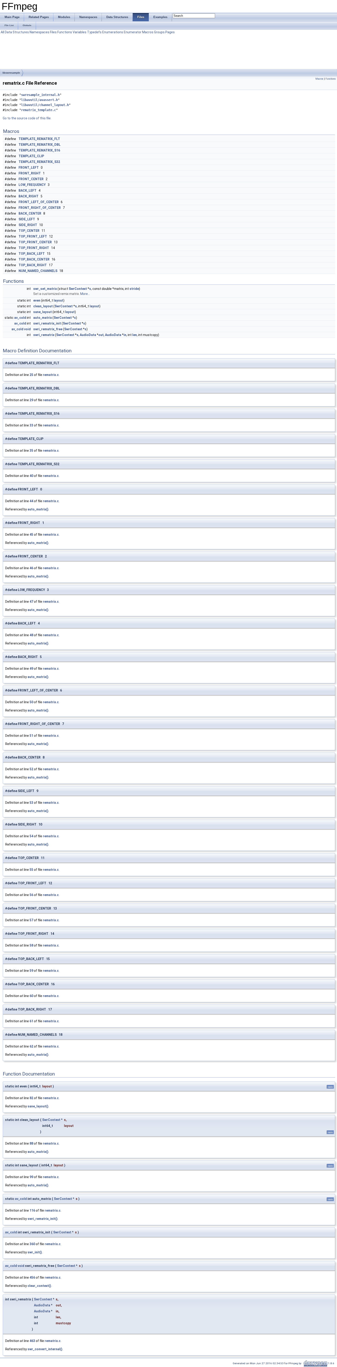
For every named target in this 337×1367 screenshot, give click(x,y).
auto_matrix (42, 317)
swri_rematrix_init (47, 323)
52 (31, 769)
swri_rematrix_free (47, 329)
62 (31, 1046)
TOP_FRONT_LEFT (33, 236)
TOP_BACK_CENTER (34, 259)
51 (31, 735)
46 (31, 568)
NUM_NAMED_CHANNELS (38, 271)
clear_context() (39, 1286)
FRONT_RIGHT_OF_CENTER (40, 208)
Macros (147, 32)
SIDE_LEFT (27, 219)
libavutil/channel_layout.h (45, 105)
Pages (170, 32)
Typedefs (94, 32)
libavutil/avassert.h (39, 100)
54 (31, 836)
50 (31, 702)
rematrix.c (51, 375)
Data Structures (17, 32)
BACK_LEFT (27, 190)
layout (58, 300)
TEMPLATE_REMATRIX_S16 (39, 150)
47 (31, 601)
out (101, 335)
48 (31, 635)
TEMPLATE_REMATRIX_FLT (39, 139)
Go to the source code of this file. (27, 118)
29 (31, 400)
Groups (159, 32)
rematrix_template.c (38, 110)
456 (32, 1277)
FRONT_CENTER (31, 179)
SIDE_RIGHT (28, 225)
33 (31, 425)
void (27, 329)
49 (31, 668)
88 (31, 1143)
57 (31, 920)
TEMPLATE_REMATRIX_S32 (39, 162)
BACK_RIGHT (29, 196)
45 (31, 534)
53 (31, 802)
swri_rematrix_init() (43, 1219)
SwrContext (78, 289)
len (134, 335)
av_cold (20, 317)
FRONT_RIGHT (30, 173)
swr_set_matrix (45, 289)
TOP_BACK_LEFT (32, 253)
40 (31, 476)
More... (85, 294)
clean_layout (43, 306)
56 (31, 895)
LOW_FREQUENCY (32, 185)
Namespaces (39, 32)
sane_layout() (38, 1106)
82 (31, 1098)
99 (31, 1177)
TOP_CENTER (29, 231)
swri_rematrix (43, 335)
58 (31, 945)
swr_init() (35, 1252)
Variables (79, 32)
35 (31, 450)
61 (31, 1021)
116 (32, 1210)
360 (32, 1244)
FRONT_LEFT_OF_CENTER (39, 202)
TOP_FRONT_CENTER (35, 242)
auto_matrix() (38, 509)
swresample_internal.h (40, 95)
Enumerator (132, 32)
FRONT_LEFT (29, 167)
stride (134, 289)
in (125, 335)
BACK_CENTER (30, 213)
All (2, 32)
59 (31, 970)
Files (53, 32)
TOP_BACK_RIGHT (33, 265)
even (36, 300)
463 (32, 1341)
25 (31, 375)
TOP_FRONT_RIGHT (34, 248)
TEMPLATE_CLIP (31, 156)
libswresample (11, 72)
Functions (64, 32)
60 (31, 996)
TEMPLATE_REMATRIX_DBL (40, 144)
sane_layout (42, 312)
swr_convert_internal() (45, 1349)
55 (31, 869)
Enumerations (112, 32)
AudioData (88, 335)
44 (31, 501)
